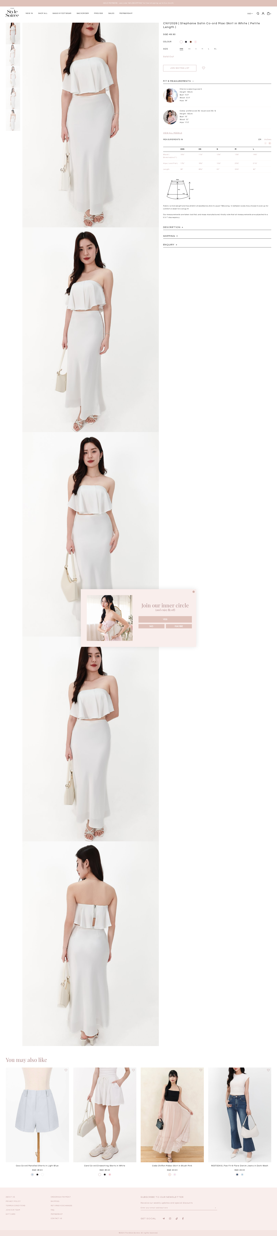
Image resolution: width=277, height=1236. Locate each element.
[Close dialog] (193, 592)
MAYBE (179, 626)
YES (165, 619)
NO (151, 626)
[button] (212, 23)
